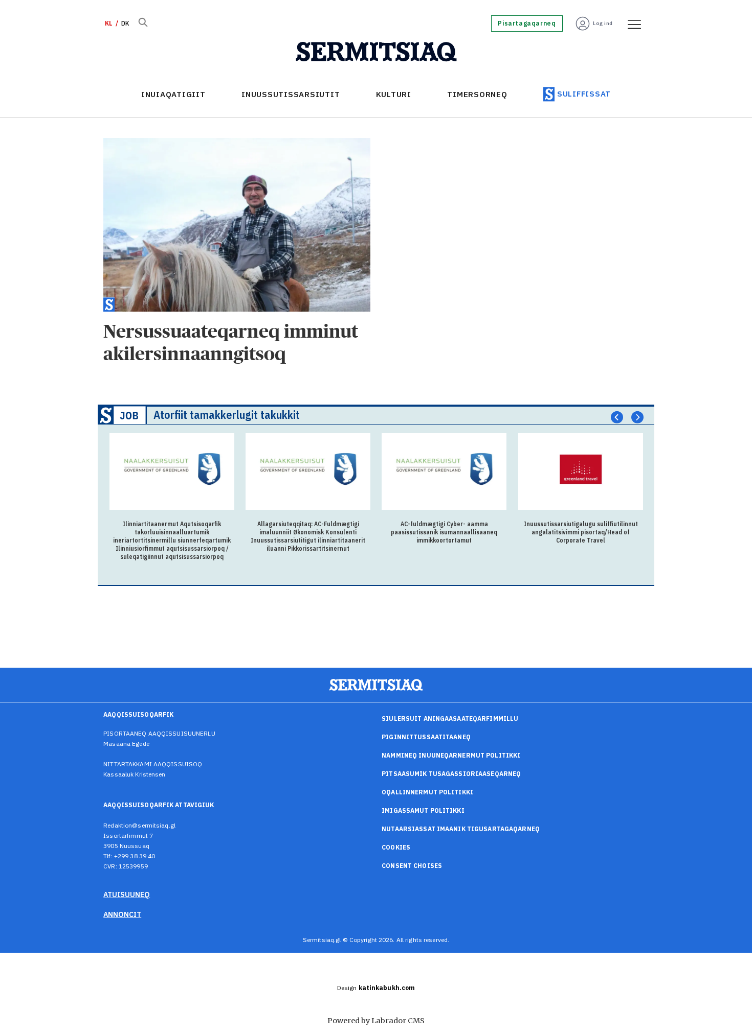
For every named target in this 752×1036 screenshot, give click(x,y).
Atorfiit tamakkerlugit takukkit (226, 414)
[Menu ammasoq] (630, 23)
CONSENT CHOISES (412, 865)
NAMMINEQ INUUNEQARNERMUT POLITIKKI (451, 755)
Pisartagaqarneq (527, 23)
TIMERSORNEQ (477, 94)
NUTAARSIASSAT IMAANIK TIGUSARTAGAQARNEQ (461, 829)
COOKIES (396, 847)
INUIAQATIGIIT (173, 94)
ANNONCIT (122, 914)
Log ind (603, 23)
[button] (617, 417)
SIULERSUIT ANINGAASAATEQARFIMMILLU (450, 718)
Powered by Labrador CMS (376, 1020)
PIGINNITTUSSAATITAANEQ (426, 737)
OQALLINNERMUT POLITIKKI (427, 792)
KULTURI (393, 94)
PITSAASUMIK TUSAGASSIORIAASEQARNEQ (451, 774)
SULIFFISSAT (584, 94)
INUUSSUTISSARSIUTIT (290, 94)
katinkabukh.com (387, 988)
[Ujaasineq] (143, 23)
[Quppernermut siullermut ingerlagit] (376, 52)
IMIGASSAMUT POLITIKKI (423, 810)
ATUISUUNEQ (126, 894)
